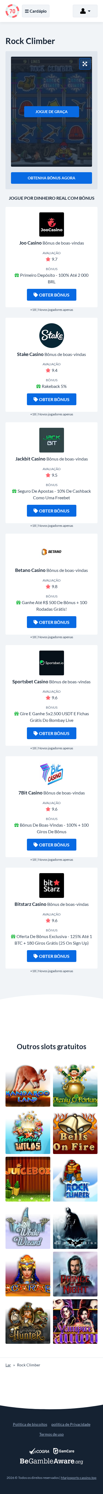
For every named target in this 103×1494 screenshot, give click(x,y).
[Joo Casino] (51, 224)
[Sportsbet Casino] (51, 663)
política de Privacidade (70, 1424)
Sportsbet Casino (30, 681)
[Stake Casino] (51, 335)
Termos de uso (51, 1434)
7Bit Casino (30, 793)
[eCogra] (39, 1451)
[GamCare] (63, 1451)
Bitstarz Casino (30, 904)
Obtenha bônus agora (51, 178)
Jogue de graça (51, 111)
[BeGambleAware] (51, 1461)
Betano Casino (30, 570)
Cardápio (38, 11)
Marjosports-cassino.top (78, 1478)
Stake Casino (30, 354)
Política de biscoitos (30, 1424)
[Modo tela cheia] (85, 64)
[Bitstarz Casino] (51, 885)
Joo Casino (30, 243)
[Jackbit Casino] (51, 440)
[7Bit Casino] (51, 774)
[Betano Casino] (51, 551)
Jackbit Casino (30, 459)
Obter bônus (54, 294)
